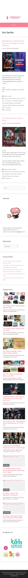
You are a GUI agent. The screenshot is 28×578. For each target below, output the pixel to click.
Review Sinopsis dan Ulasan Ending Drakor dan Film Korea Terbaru (14, 8)
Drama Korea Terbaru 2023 (11, 98)
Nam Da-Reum (16, 171)
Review (14, 169)
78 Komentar (7, 178)
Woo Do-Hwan (6, 107)
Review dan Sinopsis (8, 103)
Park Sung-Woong (18, 101)
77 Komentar (7, 110)
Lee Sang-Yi (8, 101)
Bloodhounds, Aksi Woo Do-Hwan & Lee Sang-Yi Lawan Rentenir (13, 43)
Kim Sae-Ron (7, 171)
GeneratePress (14, 575)
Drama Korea (8, 96)
